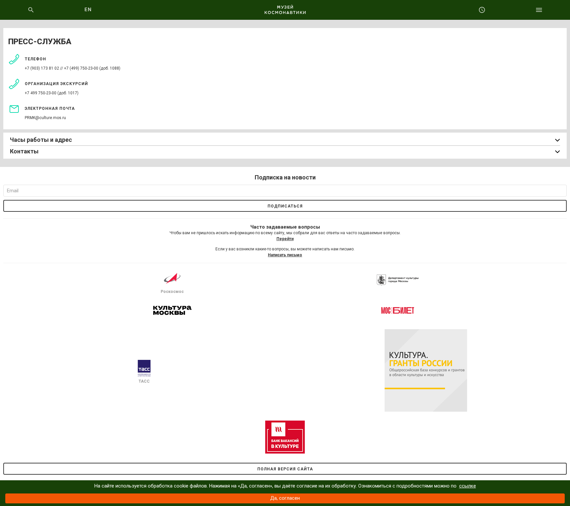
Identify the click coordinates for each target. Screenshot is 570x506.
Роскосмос (172, 291)
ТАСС (144, 381)
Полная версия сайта (285, 469)
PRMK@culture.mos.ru (45, 117)
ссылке (467, 486)
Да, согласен (285, 498)
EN (88, 10)
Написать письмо (285, 255)
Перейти (285, 239)
